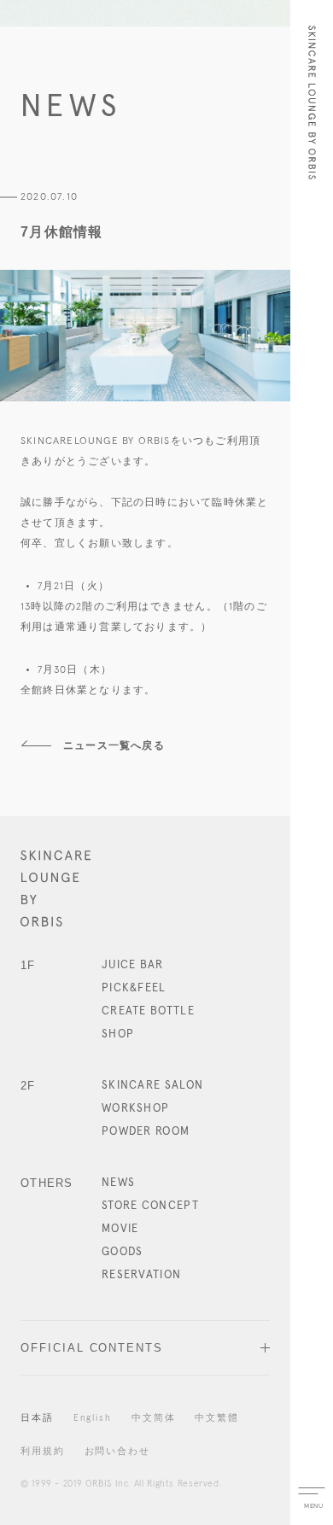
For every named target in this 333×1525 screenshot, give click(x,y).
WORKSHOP (135, 1108)
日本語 (37, 1418)
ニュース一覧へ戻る (114, 745)
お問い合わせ (117, 1451)
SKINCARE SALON (152, 1085)
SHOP (118, 1034)
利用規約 (42, 1451)
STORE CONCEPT (150, 1206)
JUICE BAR (133, 965)
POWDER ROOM (146, 1131)
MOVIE (120, 1229)
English (92, 1418)
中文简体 (153, 1418)
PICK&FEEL (134, 988)
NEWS (118, 1183)
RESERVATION (141, 1275)
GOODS (122, 1252)
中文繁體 (217, 1418)
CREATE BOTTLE (148, 1011)
